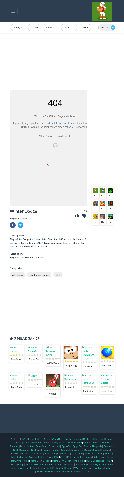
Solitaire (105, 449)
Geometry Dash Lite (30, 449)
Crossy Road (57, 442)
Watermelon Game (104, 467)
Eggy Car (67, 446)
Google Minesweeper (72, 449)
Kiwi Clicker (63, 453)
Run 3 (109, 460)
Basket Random (73, 438)
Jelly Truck (50, 453)
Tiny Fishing (31, 467)
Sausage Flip (17, 464)
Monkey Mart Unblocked (32, 457)
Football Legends (93, 446)
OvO (63, 457)
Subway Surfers (98, 464)
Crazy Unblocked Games (36, 442)
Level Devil (77, 453)
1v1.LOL (15, 438)
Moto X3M (53, 457)
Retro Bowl (99, 457)
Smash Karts (32, 464)
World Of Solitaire (72, 471)
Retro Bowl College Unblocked (68, 460)
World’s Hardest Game (48, 471)
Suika (21, 467)
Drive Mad (41, 446)
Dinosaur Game (74, 442)
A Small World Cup (54, 438)
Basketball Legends (93, 438)
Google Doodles (51, 449)
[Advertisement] (62, 61)
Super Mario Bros (94, 453)
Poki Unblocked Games (79, 457)
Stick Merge (82, 464)
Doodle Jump (90, 442)
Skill (58, 274)
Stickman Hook (66, 464)
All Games (17, 274)
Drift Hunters (27, 446)
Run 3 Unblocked (95, 460)
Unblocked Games (39, 274)
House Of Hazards (21, 453)
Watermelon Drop (83, 467)
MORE (104, 27)
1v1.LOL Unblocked (32, 438)
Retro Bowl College (40, 460)
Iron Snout (37, 453)
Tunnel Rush (45, 467)
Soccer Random (48, 464)
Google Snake (92, 449)
